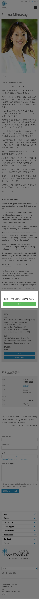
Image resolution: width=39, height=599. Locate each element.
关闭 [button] (19, 304)
